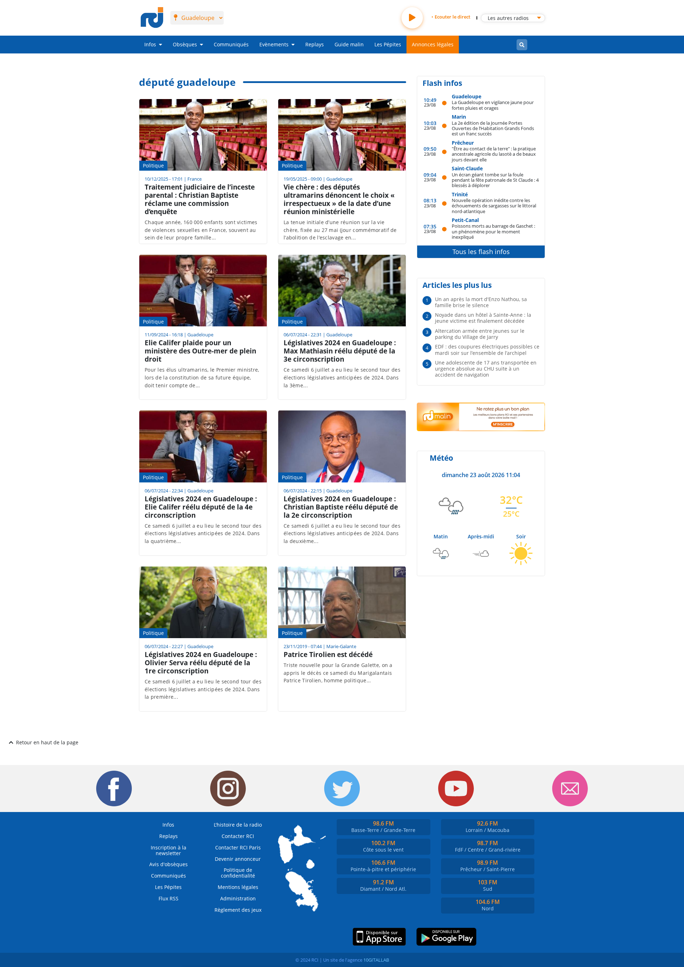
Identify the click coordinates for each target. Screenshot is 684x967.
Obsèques (185, 44)
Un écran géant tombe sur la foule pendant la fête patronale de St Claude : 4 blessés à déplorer (495, 179)
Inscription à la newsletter (168, 850)
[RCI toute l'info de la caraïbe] (152, 17)
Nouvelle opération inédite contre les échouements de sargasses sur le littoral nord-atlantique (494, 205)
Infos (150, 44)
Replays (314, 44)
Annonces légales (433, 44)
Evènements (274, 44)
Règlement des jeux (237, 909)
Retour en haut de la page (47, 742)
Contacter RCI (238, 836)
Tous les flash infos (481, 251)
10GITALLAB (376, 960)
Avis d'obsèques (168, 864)
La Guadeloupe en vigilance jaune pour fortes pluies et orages (493, 105)
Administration (238, 898)
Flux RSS (168, 898)
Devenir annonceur (238, 858)
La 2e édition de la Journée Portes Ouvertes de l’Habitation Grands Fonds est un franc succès (493, 128)
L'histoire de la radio (238, 824)
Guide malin (349, 44)
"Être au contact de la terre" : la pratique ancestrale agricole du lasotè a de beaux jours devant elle (494, 153)
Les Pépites (387, 44)
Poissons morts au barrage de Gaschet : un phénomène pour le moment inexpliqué (493, 231)
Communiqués (231, 44)
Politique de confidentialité (238, 873)
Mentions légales (238, 887)
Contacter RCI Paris (238, 847)
